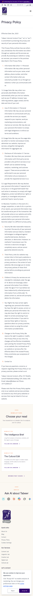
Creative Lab (5, 557)
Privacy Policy (5, 539)
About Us (4, 531)
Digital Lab (4, 560)
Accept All (24, 591)
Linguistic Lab (5, 554)
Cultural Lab (4, 562)
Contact (3, 537)
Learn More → (27, 1)
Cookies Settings (6, 542)
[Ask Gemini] (29, 499)
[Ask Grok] (24, 499)
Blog (2, 534)
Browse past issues (15, 476)
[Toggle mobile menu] (30, 11)
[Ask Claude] (13, 499)
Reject (13, 591)
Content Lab (5, 551)
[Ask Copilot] (19, 499)
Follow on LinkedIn (11, 443)
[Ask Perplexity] (3, 499)
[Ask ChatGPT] (8, 499)
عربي (27, 5)
